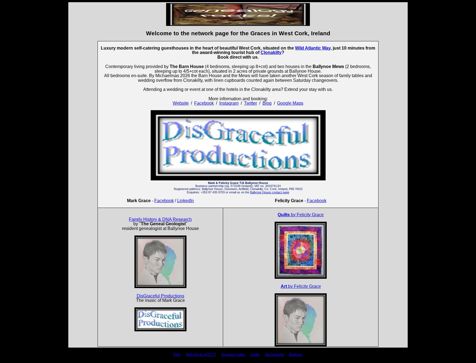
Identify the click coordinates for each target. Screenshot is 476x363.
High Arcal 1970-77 (201, 355)
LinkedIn (185, 200)
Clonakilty (271, 52)
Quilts (255, 355)
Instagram (229, 103)
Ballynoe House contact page (269, 192)
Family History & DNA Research (160, 219)
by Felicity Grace (301, 214)
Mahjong (295, 355)
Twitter (250, 103)
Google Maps (290, 103)
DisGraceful (274, 355)
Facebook (204, 103)
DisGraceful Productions (160, 296)
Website (181, 103)
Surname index (233, 355)
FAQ (177, 355)
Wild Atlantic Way (313, 48)
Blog (267, 103)
